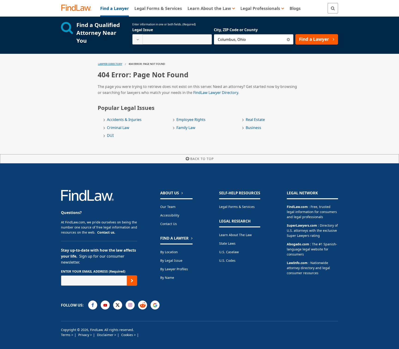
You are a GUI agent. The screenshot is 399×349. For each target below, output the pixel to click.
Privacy (84, 335)
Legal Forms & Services (237, 207)
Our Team (167, 207)
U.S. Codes (227, 260)
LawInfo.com (297, 263)
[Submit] (132, 280)
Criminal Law (118, 127)
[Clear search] (288, 39)
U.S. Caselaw (229, 252)
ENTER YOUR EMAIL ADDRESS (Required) (93, 271)
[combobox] (172, 39)
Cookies (127, 335)
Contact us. (106, 232)
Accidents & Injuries (124, 119)
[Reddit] (142, 305)
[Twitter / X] (117, 305)
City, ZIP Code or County (236, 29)
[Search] (333, 8)
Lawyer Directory (110, 64)
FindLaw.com (297, 207)
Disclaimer (105, 335)
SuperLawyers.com (302, 225)
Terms (66, 335)
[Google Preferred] (155, 305)
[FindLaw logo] (78, 8)
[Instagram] (130, 305)
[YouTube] (105, 305)
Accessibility (169, 215)
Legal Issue (142, 29)
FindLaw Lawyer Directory (215, 92)
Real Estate (255, 119)
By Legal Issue (171, 260)
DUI (110, 135)
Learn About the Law (235, 235)
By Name (167, 277)
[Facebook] (92, 305)
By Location (169, 252)
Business (253, 127)
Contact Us (168, 224)
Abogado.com (298, 244)
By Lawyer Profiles (174, 269)
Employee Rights (191, 119)
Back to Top (202, 158)
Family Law (185, 127)
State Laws (227, 243)
